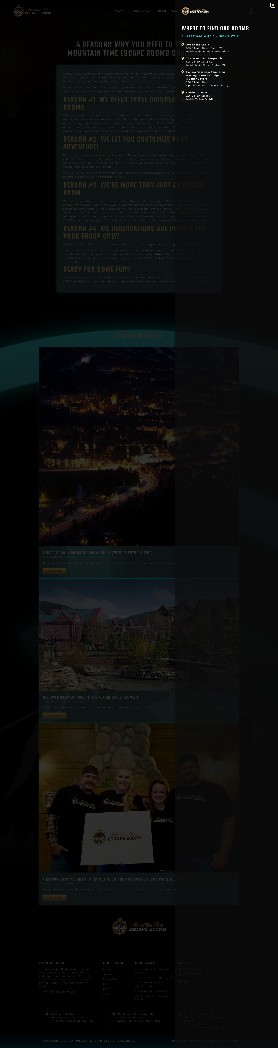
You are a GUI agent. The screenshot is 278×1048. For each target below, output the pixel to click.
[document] (139, 524)
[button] (273, 5)
